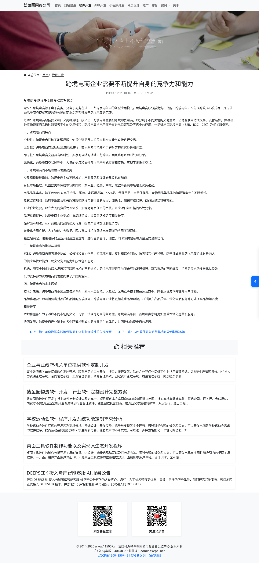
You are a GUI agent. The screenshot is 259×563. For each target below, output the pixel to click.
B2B (50, 100)
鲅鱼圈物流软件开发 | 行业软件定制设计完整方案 (77, 392)
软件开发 (85, 5)
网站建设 (70, 5)
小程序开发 (116, 5)
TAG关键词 (138, 555)
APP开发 (100, 5)
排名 (155, 5)
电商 (30, 100)
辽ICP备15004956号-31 (114, 555)
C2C (60, 100)
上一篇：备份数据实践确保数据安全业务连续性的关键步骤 (72, 332)
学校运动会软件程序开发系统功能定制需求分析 (74, 419)
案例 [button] (164, 5)
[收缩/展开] (255, 281)
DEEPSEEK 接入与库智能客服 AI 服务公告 (69, 473)
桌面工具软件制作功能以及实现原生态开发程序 (74, 446)
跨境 (40, 100)
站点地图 (155, 555)
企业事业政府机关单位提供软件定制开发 (68, 365)
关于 (176, 5)
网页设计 (133, 5)
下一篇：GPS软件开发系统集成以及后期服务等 (153, 332)
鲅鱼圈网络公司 (37, 5)
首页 (58, 5)
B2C (69, 100)
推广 (146, 5)
